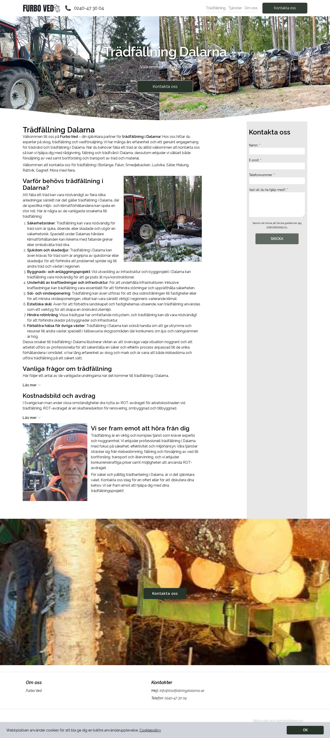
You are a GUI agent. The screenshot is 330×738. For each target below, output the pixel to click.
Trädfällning (216, 8)
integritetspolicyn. (277, 227)
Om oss (250, 8)
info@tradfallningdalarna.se (182, 691)
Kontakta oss (285, 8)
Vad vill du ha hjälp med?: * (268, 190)
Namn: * (254, 145)
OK (305, 730)
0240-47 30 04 (89, 8)
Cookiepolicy (150, 730)
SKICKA (277, 239)
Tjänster (235, 8)
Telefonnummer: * (262, 175)
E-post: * (255, 160)
